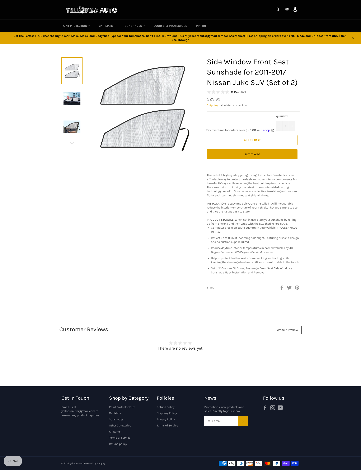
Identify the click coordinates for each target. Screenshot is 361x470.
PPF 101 (201, 26)
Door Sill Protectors (170, 26)
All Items (115, 431)
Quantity (282, 116)
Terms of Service (119, 437)
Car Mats (106, 26)
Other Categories (120, 425)
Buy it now (252, 154)
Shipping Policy (167, 413)
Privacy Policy (166, 419)
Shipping (212, 105)
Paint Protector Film (122, 407)
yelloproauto (76, 463)
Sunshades (134, 26)
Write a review (287, 330)
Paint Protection (74, 26)
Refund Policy (166, 407)
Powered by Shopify (94, 463)
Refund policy (118, 444)
